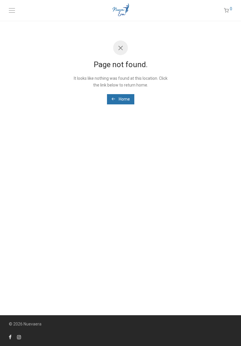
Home (124, 99)
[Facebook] (10, 337)
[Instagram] (19, 337)
